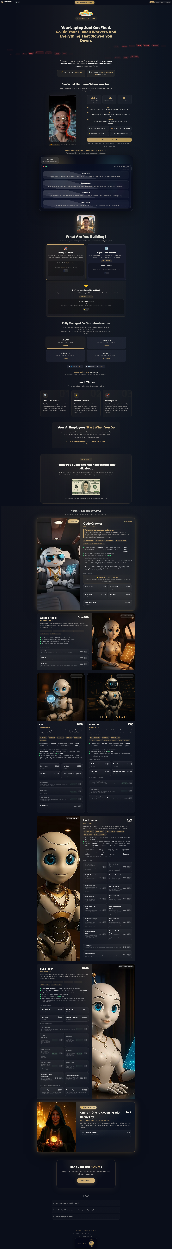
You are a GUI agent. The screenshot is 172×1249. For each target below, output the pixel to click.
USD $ (152, 2)
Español (85, 1230)
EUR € (168, 2)
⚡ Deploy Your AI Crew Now (109, 140)
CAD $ (162, 2)
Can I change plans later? (64, 1217)
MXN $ (157, 2)
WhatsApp (92, 1230)
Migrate (78, 1230)
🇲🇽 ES (17, 2)
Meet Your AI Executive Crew (84, 2)
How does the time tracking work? (67, 1203)
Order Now (85, 1181)
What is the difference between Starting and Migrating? (74, 1210)
